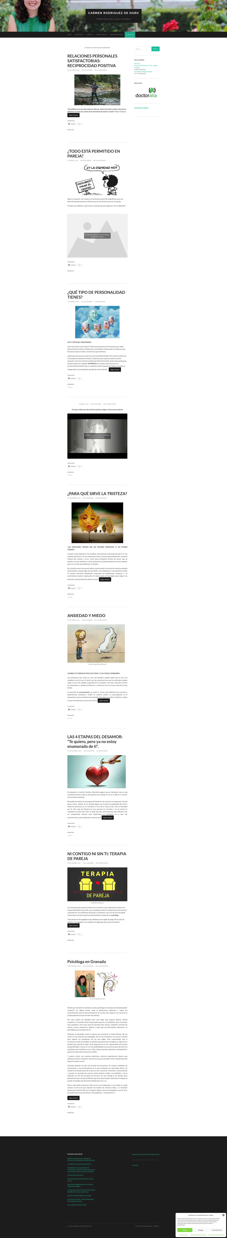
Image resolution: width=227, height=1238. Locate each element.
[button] (223, 1215)
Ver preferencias (217, 1230)
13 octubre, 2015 (73, 70)
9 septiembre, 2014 (74, 863)
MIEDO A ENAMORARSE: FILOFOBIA (79, 1195)
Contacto (129, 34)
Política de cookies (183, 1234)
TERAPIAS (90, 34)
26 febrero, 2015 (73, 301)
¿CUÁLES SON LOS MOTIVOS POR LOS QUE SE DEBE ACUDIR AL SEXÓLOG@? (81, 1191)
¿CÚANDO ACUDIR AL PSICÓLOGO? (79, 1164)
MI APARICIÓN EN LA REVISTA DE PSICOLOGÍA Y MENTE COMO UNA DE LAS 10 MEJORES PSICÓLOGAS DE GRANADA (81, 1169)
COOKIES (135, 1165)
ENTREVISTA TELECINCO (75, 1175)
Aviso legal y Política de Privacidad (198, 1234)
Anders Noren (147, 1226)
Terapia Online (101, 34)
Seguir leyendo (73, 115)
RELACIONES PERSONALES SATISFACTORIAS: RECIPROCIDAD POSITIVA (92, 61)
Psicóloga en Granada (86, 961)
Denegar (200, 1230)
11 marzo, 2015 (72, 160)
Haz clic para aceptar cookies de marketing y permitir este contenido (97, 235)
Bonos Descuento (116, 34)
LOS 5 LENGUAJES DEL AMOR (76, 1205)
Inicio (69, 34)
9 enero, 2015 (83, 404)
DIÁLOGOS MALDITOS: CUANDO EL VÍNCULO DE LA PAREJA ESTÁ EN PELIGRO (81, 1159)
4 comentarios (101, 498)
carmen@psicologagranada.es (143, 71)
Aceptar (185, 1230)
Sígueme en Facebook (141, 108)
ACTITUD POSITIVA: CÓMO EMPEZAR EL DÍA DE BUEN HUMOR (80, 1200)
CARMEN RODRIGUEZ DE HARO (113, 13)
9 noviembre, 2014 (74, 498)
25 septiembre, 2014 (74, 751)
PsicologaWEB (87, 70)
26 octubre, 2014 (73, 620)
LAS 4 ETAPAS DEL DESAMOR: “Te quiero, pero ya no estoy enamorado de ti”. (95, 741)
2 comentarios (99, 301)
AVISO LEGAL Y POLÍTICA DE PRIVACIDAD (145, 1154)
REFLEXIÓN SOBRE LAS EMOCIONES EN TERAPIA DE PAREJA (80, 1185)
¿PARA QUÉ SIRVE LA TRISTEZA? (97, 493)
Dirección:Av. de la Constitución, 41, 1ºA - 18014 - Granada (146, 65)
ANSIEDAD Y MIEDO (86, 615)
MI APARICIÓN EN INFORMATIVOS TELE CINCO (80, 1180)
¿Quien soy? (79, 34)
